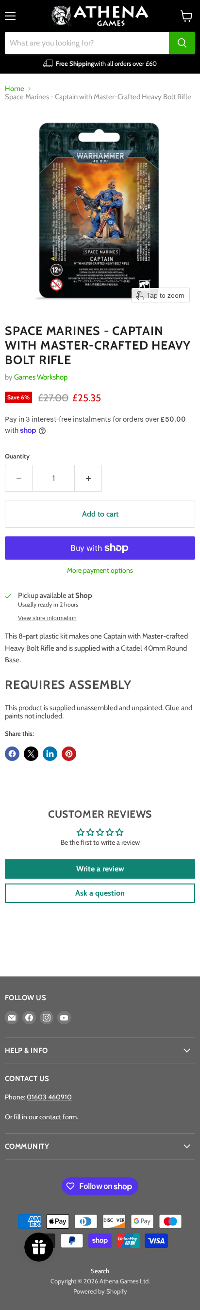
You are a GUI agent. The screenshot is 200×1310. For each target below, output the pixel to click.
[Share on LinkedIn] (50, 753)
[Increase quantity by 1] (88, 478)
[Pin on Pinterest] (69, 753)
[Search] (182, 43)
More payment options (100, 570)
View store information (47, 618)
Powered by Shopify (100, 1291)
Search (100, 1271)
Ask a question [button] (100, 893)
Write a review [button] (100, 868)
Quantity (17, 456)
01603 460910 (49, 1097)
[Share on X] (31, 753)
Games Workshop (40, 377)
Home (14, 89)
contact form (58, 1116)
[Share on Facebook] (12, 753)
